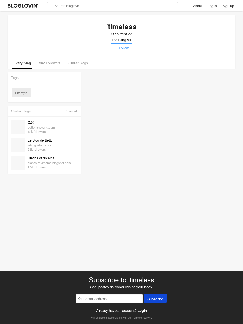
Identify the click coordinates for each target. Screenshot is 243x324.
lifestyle (21, 92)
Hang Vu (124, 39)
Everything (22, 62)
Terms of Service (142, 317)
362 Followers (49, 62)
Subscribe (155, 298)
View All (72, 111)
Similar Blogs (78, 62)
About (197, 5)
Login (142, 310)
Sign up (228, 5)
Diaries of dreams (41, 158)
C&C (31, 122)
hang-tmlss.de (121, 34)
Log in (212, 5)
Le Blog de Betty (40, 140)
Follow (124, 48)
